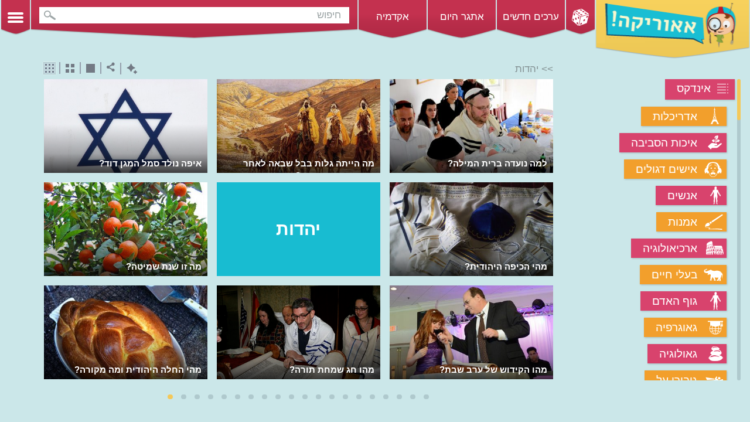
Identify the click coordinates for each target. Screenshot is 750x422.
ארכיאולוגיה (670, 248)
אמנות (682, 222)
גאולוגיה (678, 354)
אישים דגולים (666, 169)
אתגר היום (462, 16)
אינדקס (694, 88)
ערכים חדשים (531, 16)
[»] (545, 231)
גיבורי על (676, 380)
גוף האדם (674, 301)
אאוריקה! (672, 29)
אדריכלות (675, 116)
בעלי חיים (674, 274)
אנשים (682, 195)
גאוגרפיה (676, 327)
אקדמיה (392, 16)
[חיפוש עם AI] (129, 69)
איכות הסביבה (664, 143)
